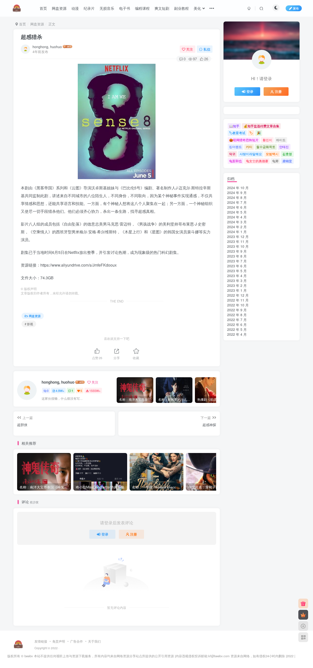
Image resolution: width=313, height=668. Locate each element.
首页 (43, 8)
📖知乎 (234, 126)
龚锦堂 (287, 161)
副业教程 (181, 8)
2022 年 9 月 (237, 309)
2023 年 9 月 (237, 251)
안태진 (284, 146)
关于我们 (94, 641)
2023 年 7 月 (237, 261)
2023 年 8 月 (237, 256)
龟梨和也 (235, 161)
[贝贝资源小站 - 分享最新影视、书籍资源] (18, 644)
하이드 (281, 140)
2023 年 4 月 (237, 275)
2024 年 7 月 (237, 202)
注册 (133, 534)
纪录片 (89, 8)
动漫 (75, 8)
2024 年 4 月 (237, 217)
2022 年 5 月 (237, 329)
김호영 (287, 153)
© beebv (27, 656)
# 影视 (29, 324)
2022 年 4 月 (237, 334)
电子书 (124, 8)
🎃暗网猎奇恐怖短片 (243, 140)
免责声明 (58, 641)
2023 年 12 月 (238, 236)
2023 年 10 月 (238, 246)
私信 (206, 49)
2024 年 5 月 (237, 212)
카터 (249, 146)
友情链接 (40, 641)
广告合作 (76, 641)
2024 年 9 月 (237, 192)
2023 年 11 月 (238, 241)
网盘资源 (59, 8)
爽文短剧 (162, 8)
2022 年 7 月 (237, 319)
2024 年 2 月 (237, 226)
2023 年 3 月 (237, 280)
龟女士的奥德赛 (257, 161)
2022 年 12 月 (238, 295)
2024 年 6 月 (237, 207)
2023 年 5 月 (237, 270)
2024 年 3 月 (237, 221)
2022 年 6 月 (237, 324)
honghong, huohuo (47, 46)
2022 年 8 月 (237, 314)
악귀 (232, 153)
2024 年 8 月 (237, 197)
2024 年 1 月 (237, 231)
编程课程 (142, 8)
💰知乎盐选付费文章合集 (261, 126)
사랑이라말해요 (251, 153)
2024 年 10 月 (238, 187)
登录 (104, 534)
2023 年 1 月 (237, 290)
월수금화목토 (265, 146)
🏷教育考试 (237, 132)
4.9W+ (60, 390)
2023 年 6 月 (237, 265)
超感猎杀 (31, 37)
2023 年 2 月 (237, 285)
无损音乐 (107, 8)
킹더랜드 (235, 146)
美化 (197, 8)
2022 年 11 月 (238, 300)
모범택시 (272, 153)
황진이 (267, 140)
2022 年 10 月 (238, 304)
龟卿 (275, 161)
